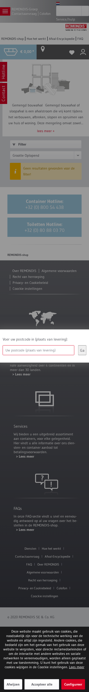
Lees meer (76, 667)
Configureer (73, 684)
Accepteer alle (41, 684)
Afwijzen (13, 684)
